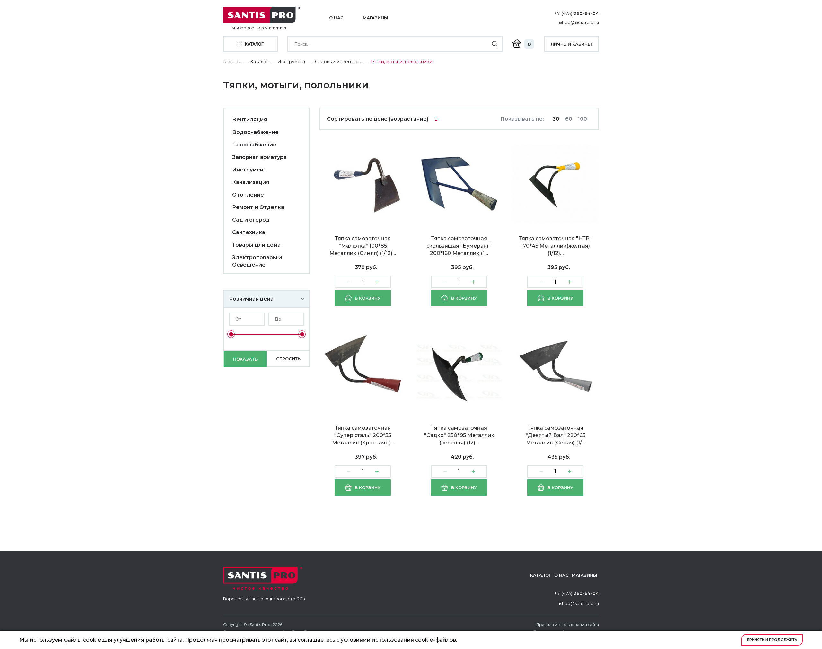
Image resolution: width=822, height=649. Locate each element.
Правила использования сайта (567, 624)
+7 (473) (576, 13)
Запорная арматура (259, 157)
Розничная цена (251, 299)
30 (556, 119)
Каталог (259, 62)
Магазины (375, 17)
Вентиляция (249, 120)
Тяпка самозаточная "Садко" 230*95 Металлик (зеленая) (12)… (459, 435)
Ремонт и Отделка (258, 207)
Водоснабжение (255, 132)
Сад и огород (251, 220)
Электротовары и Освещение (257, 261)
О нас (336, 17)
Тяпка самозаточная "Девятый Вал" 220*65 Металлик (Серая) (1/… (555, 435)
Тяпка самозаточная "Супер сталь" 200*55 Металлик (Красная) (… (363, 435)
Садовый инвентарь (338, 62)
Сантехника (248, 232)
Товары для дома (256, 245)
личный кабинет (572, 44)
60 (568, 119)
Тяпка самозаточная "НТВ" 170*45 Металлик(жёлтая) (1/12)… (555, 245)
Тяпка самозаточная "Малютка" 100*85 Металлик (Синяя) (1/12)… (362, 245)
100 (582, 119)
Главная (232, 62)
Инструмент (291, 62)
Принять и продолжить (772, 639)
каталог (254, 44)
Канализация (250, 182)
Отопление (248, 195)
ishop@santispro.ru (579, 22)
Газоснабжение (254, 145)
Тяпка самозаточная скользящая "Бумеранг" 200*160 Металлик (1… (459, 245)
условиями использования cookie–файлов (398, 640)
